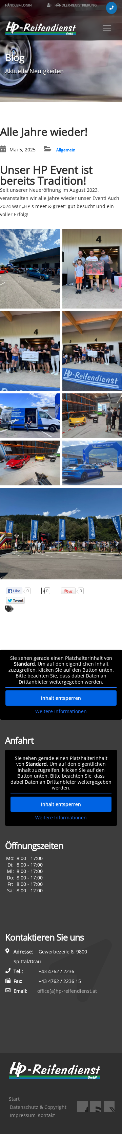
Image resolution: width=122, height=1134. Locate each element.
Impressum (23, 1115)
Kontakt (46, 1115)
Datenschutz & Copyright (38, 1107)
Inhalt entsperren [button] (61, 698)
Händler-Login (18, 5)
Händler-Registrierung (75, 5)
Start (14, 1099)
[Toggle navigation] (107, 28)
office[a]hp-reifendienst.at (67, 991)
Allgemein (65, 150)
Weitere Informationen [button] (61, 711)
